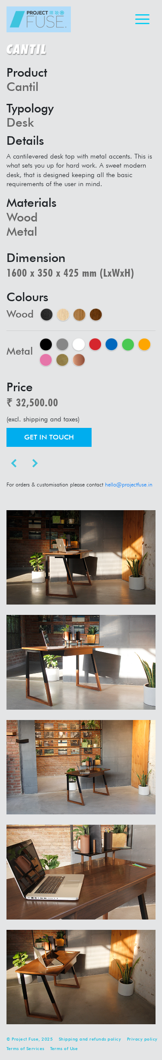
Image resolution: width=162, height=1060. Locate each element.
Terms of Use (64, 1048)
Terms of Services (25, 1048)
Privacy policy (142, 1038)
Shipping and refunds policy (90, 1038)
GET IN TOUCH (49, 437)
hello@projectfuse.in (128, 484)
